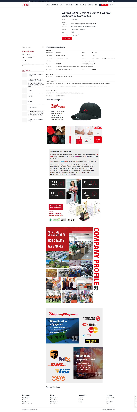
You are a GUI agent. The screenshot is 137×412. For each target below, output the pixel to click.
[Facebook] (107, 1)
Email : (29, 1)
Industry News (53, 403)
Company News (54, 397)
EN (112, 4)
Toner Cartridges (75, 23)
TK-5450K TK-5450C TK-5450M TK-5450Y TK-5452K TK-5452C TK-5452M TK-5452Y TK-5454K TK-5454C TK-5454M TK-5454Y (36, 114)
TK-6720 (30, 101)
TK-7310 (30, 90)
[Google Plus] (110, 1)
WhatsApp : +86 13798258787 (43, 1)
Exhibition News (54, 401)
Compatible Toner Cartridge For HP (87, 23)
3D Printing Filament (27, 57)
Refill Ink (24, 60)
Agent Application (110, 397)
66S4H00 (30, 96)
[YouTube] (114, 1)
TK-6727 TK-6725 (32, 107)
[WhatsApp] (136, 398)
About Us (80, 397)
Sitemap (108, 403)
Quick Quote (105, 4)
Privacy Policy (109, 401)
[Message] (136, 396)
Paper (23, 65)
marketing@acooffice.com (108, 409)
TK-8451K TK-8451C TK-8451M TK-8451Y (36, 75)
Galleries (80, 401)
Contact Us (81, 399)
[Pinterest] (112, 1)
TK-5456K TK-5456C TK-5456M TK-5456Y (35, 120)
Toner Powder (25, 63)
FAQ (107, 399)
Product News (53, 399)
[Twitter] (109, 1)
